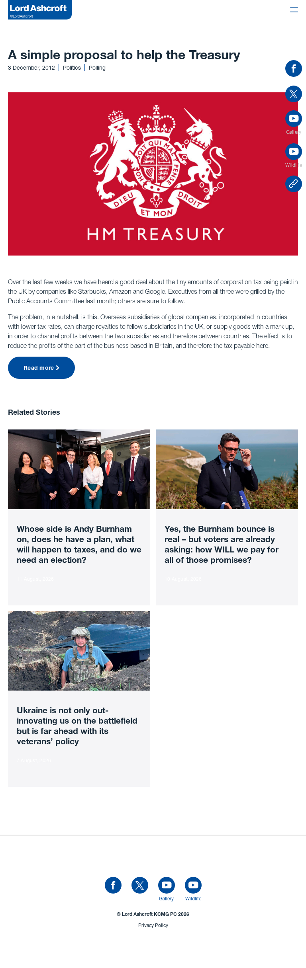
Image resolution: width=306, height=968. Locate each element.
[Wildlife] (193, 886)
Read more (39, 368)
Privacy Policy (153, 925)
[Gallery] (166, 886)
